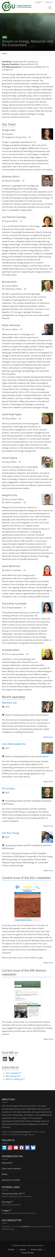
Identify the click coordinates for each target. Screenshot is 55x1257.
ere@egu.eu (32, 61)
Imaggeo (5, 1210)
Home (4, 53)
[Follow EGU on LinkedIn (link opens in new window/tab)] (4, 1148)
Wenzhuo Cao (9, 702)
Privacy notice (37, 1249)
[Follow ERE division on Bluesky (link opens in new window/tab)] (11, 1059)
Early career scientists (11, 1168)
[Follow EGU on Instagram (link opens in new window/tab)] (10, 1148)
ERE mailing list (12, 1076)
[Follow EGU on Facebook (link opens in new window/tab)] (21, 1148)
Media (4, 1174)
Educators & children (11, 1180)
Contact (11, 1249)
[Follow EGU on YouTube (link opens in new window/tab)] (15, 1148)
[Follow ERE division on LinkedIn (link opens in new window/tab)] (5, 1059)
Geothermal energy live (22, 1132)
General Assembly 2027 (12, 1193)
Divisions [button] (49, 2)
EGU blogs (6, 1202)
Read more (48, 737)
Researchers (7, 1162)
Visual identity (27, 1253)
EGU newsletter (12, 1073)
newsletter (26, 1226)
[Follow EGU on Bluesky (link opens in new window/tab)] (33, 1148)
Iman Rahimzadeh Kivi (14, 743)
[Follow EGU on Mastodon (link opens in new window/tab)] (27, 1148)
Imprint (22, 1249)
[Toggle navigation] (49, 7)
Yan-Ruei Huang (10, 832)
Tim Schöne (8, 788)
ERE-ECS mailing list (14, 1079)
